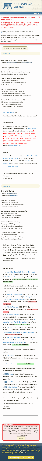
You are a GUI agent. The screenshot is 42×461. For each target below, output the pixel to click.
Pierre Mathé (31, 128)
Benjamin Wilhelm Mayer (14, 294)
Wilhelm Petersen (12, 307)
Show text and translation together (15, 48)
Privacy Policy (21, 451)
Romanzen (17, 277)
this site (23, 453)
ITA (17, 195)
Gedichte (7, 277)
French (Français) (13, 382)
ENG (12, 195)
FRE (15, 195)
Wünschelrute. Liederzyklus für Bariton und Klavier (19, 332)
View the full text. (11, 364)
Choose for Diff (7, 186)
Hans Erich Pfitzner (13, 314)
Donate (21, 438)
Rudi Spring (10, 327)
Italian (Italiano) (12, 387)
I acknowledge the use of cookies (21, 458)
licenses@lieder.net (6, 33)
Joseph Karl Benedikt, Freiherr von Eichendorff (21, 272)
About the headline (8, 112)
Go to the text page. (12, 166)
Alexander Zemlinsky (13, 337)
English (10, 374)
